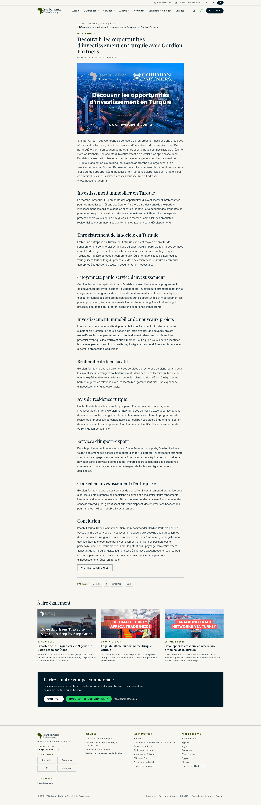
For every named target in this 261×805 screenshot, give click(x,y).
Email (129, 584)
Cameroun (187, 750)
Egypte (185, 758)
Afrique (123, 10)
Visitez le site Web (95, 568)
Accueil (76, 10)
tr (213, 3)
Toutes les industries (144, 766)
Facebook (67, 760)
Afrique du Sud (189, 738)
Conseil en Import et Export (99, 738)
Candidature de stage (160, 10)
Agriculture (139, 738)
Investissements (45, 783)
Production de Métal (144, 762)
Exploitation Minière (143, 750)
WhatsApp (116, 584)
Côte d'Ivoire (188, 754)
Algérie (185, 742)
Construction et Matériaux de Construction (155, 742)
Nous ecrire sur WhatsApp (88, 699)
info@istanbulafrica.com (189, 3)
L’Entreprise (90, 10)
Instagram (66, 768)
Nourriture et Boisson (144, 754)
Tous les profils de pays (194, 766)
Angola (185, 746)
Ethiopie (186, 762)
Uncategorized (107, 23)
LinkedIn (96, 584)
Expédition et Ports (143, 746)
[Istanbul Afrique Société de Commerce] (49, 10)
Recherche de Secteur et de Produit (103, 753)
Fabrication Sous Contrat (97, 749)
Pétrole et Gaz (141, 758)
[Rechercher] (193, 10)
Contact (180, 10)
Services (107, 10)
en (206, 3)
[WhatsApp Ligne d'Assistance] (201, 10)
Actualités (139, 10)
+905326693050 (164, 3)
